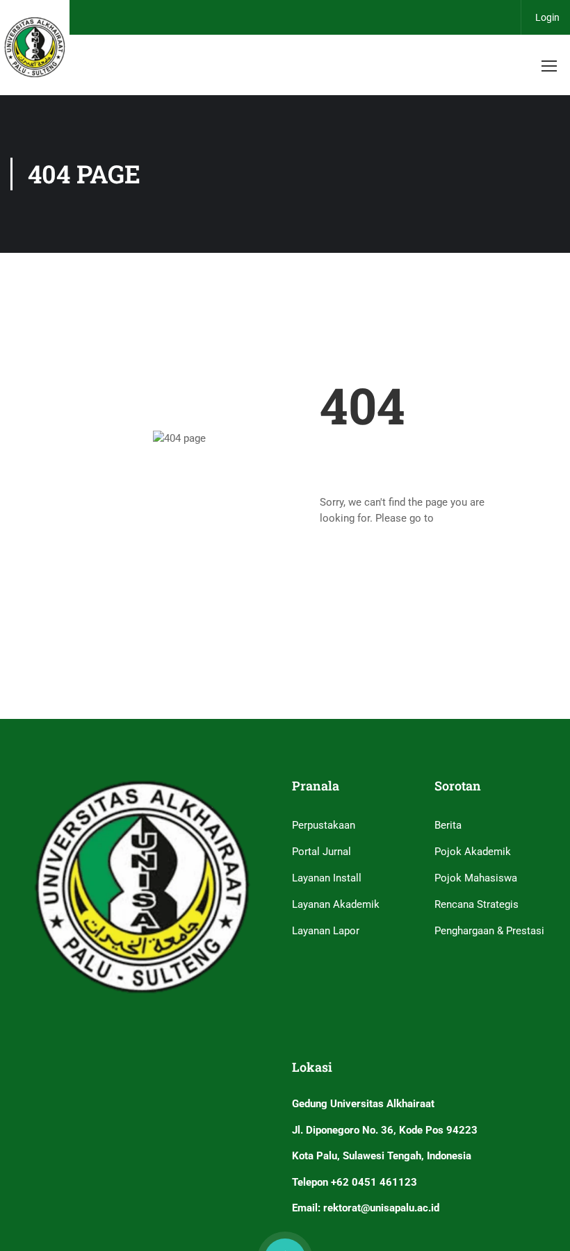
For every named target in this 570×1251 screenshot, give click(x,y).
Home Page (464, 518)
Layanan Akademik (336, 904)
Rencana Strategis (476, 904)
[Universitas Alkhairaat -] (35, 47)
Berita (448, 825)
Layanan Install (326, 878)
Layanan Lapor (325, 931)
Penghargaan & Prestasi (489, 931)
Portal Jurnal (321, 851)
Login (547, 17)
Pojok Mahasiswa (475, 878)
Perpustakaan (323, 825)
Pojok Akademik (472, 851)
